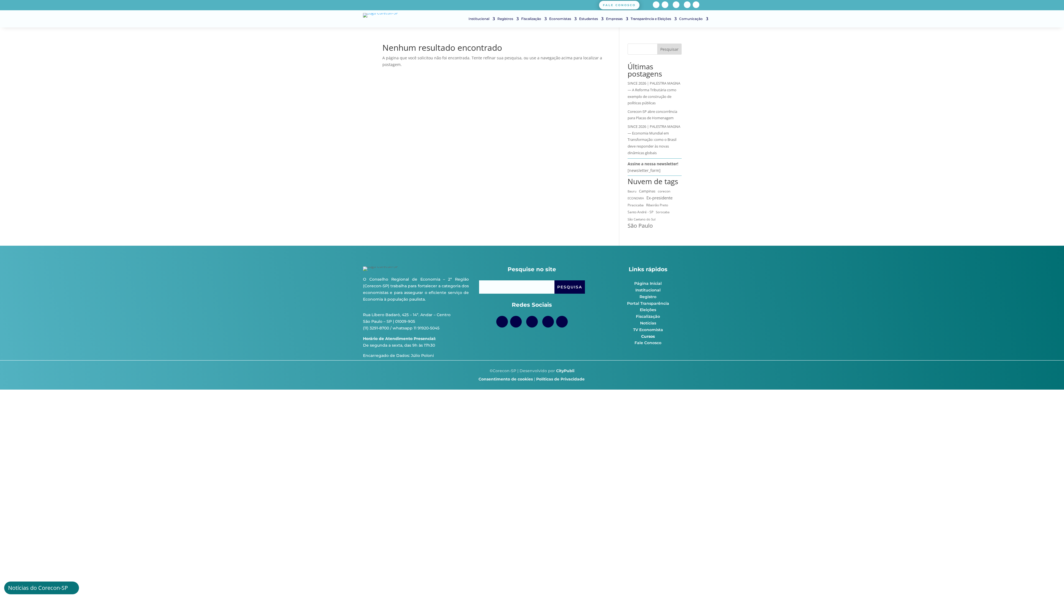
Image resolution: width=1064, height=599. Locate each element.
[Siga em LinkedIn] (687, 4)
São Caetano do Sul (642, 219)
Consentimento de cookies (506, 379)
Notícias (648, 323)
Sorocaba (662, 212)
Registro (648, 296)
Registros (505, 19)
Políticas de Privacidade (560, 379)
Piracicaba (636, 205)
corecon (664, 191)
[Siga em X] (696, 4)
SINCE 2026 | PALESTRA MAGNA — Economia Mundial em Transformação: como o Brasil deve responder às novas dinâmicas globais (654, 139)
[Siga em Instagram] (665, 4)
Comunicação (691, 19)
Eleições (648, 309)
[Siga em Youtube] (676, 4)
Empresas (614, 19)
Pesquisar (669, 49)
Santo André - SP (640, 212)
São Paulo (640, 225)
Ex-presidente (659, 197)
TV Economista (648, 329)
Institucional (479, 19)
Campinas (647, 191)
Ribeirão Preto (657, 205)
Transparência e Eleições (651, 19)
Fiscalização (531, 19)
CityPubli (565, 370)
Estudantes (588, 19)
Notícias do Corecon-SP (38, 588)
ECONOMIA (636, 198)
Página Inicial (648, 283)
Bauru (632, 191)
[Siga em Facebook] (656, 4)
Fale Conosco (648, 342)
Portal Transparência (648, 303)
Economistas (560, 19)
